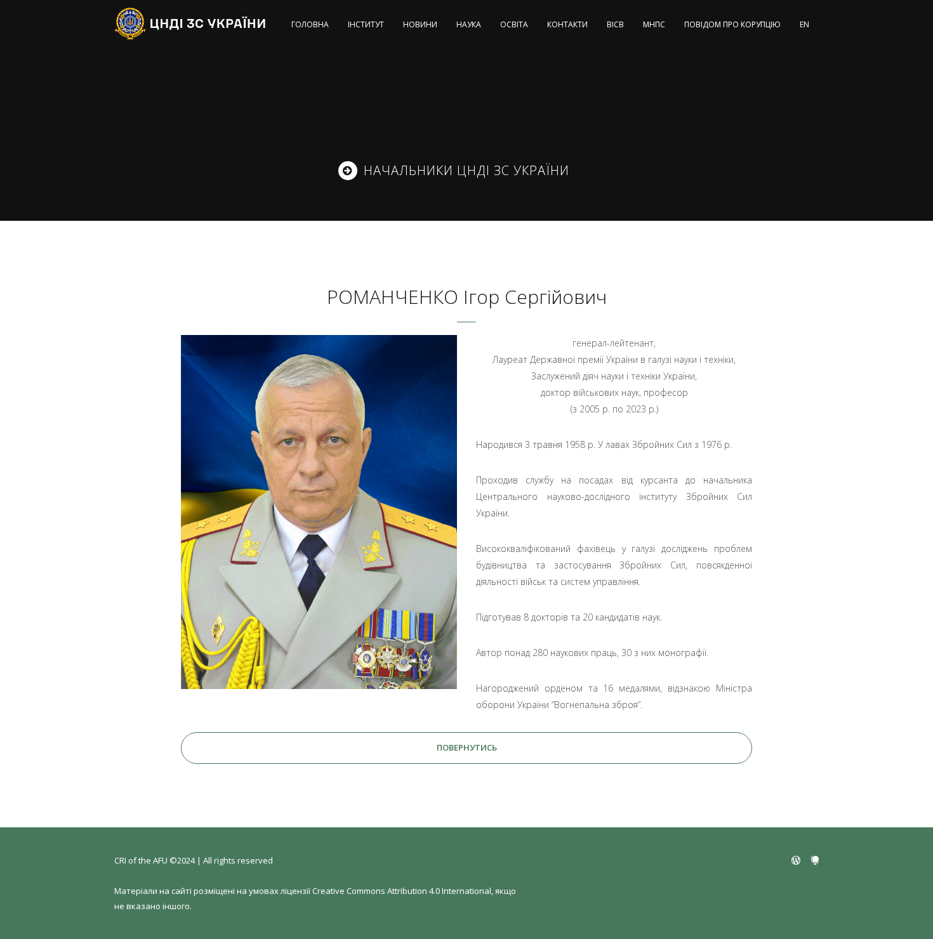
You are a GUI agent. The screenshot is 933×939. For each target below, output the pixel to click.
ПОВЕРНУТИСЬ (467, 747)
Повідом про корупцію (732, 24)
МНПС (654, 24)
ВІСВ (615, 24)
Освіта (514, 24)
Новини (420, 24)
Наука (468, 24)
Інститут (366, 24)
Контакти (567, 24)
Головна (310, 24)
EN (804, 24)
